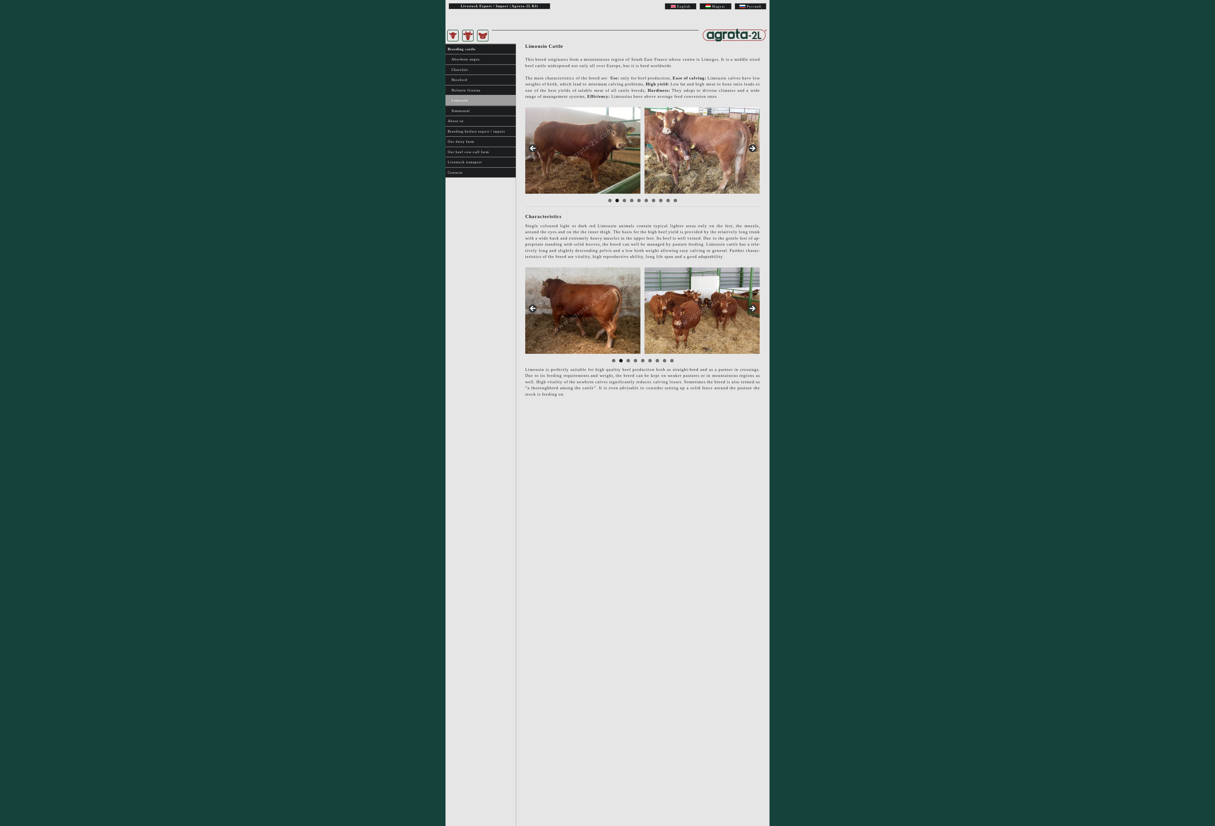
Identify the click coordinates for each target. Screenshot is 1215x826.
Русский (754, 6)
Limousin (458, 100)
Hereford (457, 80)
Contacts (455, 172)
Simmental (459, 111)
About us (456, 121)
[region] (642, 150)
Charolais (458, 70)
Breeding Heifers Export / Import (476, 131)
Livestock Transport (465, 162)
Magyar (718, 6)
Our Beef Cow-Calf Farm (468, 152)
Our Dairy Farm (461, 141)
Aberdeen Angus (464, 59)
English (683, 6)
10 (675, 200)
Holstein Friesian (464, 90)
